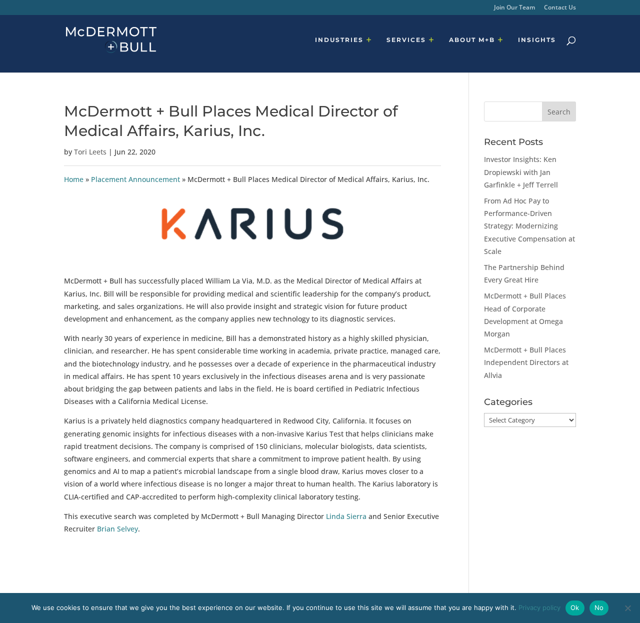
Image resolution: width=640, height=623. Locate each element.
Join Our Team (514, 8)
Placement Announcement (135, 179)
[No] (627, 608)
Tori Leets (90, 151)
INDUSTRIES (339, 40)
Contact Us (560, 8)
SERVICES (406, 40)
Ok (575, 608)
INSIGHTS (537, 40)
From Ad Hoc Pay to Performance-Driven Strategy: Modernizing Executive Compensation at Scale (529, 226)
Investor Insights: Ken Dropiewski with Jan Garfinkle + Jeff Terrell (521, 171)
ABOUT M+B (472, 40)
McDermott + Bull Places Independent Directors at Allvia (526, 362)
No (599, 608)
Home (74, 179)
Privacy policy (539, 608)
